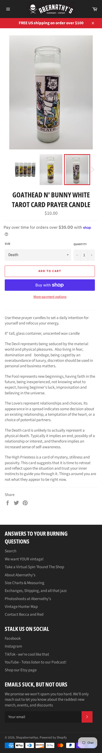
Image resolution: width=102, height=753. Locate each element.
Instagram (13, 646)
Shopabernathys (27, 737)
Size (7, 244)
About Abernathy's (20, 575)
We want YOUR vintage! (24, 559)
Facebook (13, 638)
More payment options (49, 297)
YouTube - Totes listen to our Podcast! (35, 662)
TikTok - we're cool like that (27, 654)
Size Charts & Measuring (24, 583)
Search (10, 551)
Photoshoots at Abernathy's (28, 599)
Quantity (80, 244)
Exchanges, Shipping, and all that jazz (36, 591)
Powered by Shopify (53, 737)
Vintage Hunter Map (21, 607)
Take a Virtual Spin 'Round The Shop (34, 567)
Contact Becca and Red (24, 614)
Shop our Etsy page (21, 670)
